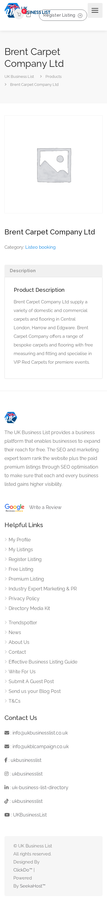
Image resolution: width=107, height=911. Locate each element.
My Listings (21, 549)
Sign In (28, 14)
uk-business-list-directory (40, 787)
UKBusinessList (30, 815)
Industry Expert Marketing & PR (43, 589)
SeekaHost (31, 886)
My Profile (20, 540)
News (15, 632)
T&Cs (15, 701)
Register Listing (59, 15)
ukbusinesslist (26, 760)
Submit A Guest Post (31, 681)
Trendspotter (23, 622)
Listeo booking (40, 247)
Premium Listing (26, 579)
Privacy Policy (24, 598)
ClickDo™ (22, 870)
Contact (17, 652)
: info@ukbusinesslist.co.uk (38, 733)
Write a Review (43, 507)
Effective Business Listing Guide (43, 662)
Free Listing (21, 569)
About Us (19, 642)
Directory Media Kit (29, 608)
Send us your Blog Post (35, 691)
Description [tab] (23, 270)
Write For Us (22, 671)
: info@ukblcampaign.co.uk (39, 746)
